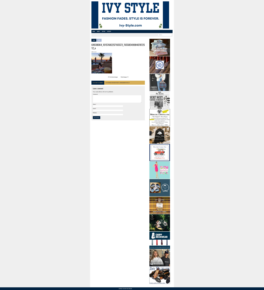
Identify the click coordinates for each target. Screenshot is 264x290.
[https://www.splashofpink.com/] (159, 178)
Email (94, 108)
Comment (95, 94)
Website (95, 112)
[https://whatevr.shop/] (159, 265)
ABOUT (98, 31)
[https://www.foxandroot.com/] (159, 230)
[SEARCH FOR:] (165, 35)
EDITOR (103, 31)
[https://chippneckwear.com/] (159, 248)
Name (94, 104)
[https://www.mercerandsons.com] (159, 125)
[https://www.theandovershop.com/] (159, 72)
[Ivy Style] (130, 15)
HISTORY (109, 31)
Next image (124, 77)
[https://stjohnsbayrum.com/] (159, 213)
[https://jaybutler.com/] (159, 283)
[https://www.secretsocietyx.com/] (159, 107)
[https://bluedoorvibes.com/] (159, 195)
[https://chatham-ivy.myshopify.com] (159, 160)
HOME (93, 31)
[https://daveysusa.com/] (159, 90)
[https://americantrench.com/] (159, 142)
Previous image (113, 77)
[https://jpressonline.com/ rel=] (159, 55)
